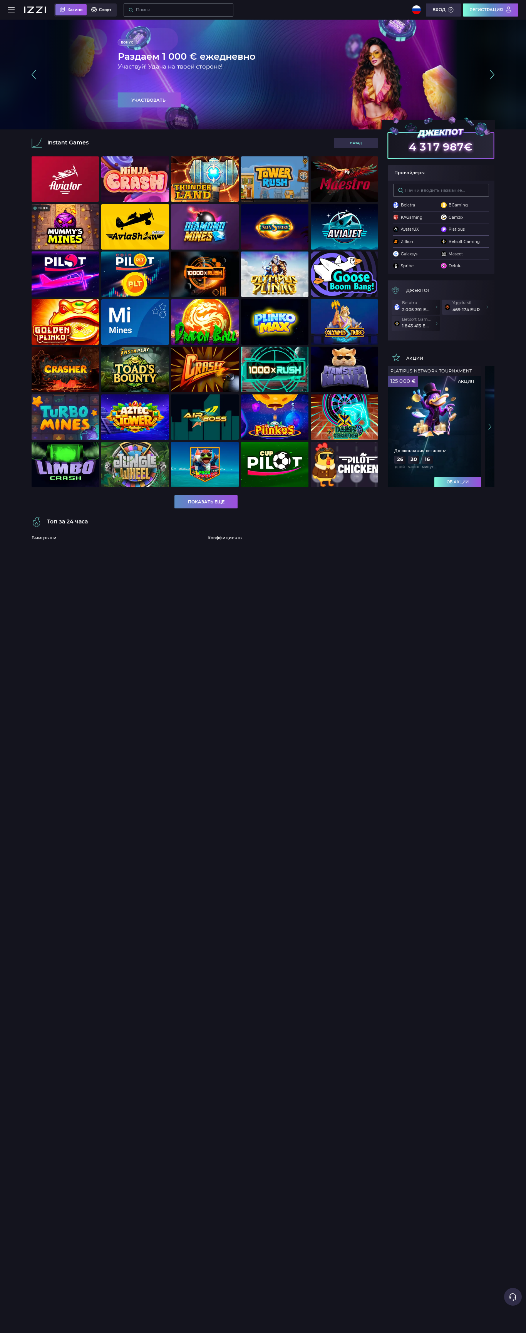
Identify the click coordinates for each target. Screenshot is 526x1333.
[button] (34, 74)
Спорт (105, 9)
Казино (74, 9)
